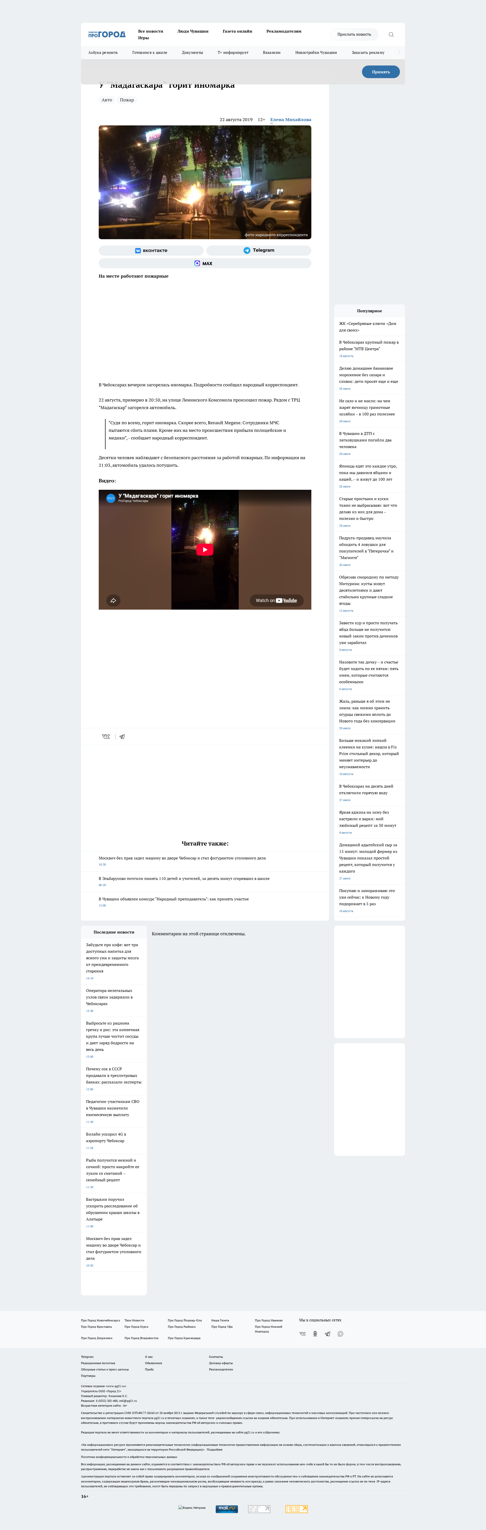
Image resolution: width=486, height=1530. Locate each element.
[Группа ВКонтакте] (151, 251)
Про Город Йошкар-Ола (185, 1320)
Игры (143, 37)
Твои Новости (134, 1320)
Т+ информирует (233, 52)
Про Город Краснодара (184, 1338)
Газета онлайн (237, 31)
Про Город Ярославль (96, 1326)
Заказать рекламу (368, 52)
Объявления (153, 1363)
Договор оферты (221, 1363)
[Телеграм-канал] (258, 251)
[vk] (106, 736)
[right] (399, 52)
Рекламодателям (284, 31)
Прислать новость (354, 34)
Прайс (149, 1369)
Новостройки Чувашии (316, 52)
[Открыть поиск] (391, 34)
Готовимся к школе (149, 52)
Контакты (216, 1357)
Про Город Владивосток (141, 1338)
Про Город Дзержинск (96, 1338)
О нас (149, 1357)
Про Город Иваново (269, 1320)
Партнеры (88, 1376)
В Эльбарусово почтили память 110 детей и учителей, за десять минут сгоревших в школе (184, 881)
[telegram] (124, 736)
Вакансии (271, 52)
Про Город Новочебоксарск (100, 1320)
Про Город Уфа (222, 1326)
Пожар (127, 100)
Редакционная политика (98, 1363)
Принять (381, 71)
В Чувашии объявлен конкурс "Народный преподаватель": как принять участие (174, 901)
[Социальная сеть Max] (205, 263)
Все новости (150, 31)
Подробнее (214, 1449)
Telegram (87, 1357)
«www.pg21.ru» (116, 1386)
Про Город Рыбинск (182, 1326)
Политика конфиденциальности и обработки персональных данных (129, 1457)
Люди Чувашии (193, 31)
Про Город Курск (136, 1326)
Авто (107, 100)
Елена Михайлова (290, 119)
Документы (192, 52)
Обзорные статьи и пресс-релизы (105, 1369)
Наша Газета (220, 1320)
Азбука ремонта (103, 52)
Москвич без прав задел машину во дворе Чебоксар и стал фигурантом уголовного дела (182, 860)
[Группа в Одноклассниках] (315, 1334)
